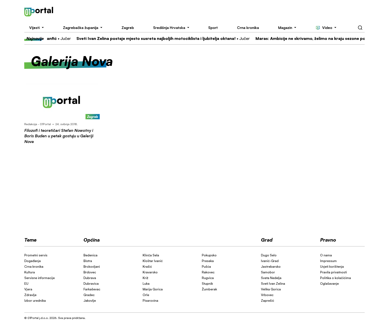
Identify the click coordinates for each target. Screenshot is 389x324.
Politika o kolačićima (335, 278)
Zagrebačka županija (80, 27)
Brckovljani (91, 266)
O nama (326, 255)
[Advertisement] (216, 11)
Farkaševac (91, 289)
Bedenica (90, 255)
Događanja (32, 261)
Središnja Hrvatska (169, 27)
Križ (145, 278)
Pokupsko (209, 255)
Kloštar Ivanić (153, 261)
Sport (213, 27)
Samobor (268, 272)
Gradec (89, 295)
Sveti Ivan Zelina (273, 283)
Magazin (285, 27)
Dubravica (91, 283)
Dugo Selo (269, 255)
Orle (146, 295)
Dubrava (89, 278)
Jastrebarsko (271, 266)
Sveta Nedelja (271, 278)
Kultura (29, 272)
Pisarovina (150, 300)
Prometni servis (35, 255)
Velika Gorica (271, 289)
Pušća (206, 266)
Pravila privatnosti (333, 272)
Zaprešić (267, 300)
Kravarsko (150, 272)
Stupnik (207, 283)
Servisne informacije (39, 278)
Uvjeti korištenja (332, 266)
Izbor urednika (35, 300)
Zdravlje (30, 295)
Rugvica (208, 278)
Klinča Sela (151, 255)
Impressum (328, 261)
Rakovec (208, 272)
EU (26, 283)
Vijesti (34, 27)
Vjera (28, 289)
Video (327, 27)
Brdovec (89, 272)
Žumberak (209, 289)
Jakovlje (89, 300)
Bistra (87, 261)
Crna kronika (248, 27)
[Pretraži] (360, 27)
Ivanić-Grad (270, 261)
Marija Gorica (153, 289)
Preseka (208, 261)
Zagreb (128, 27)
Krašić (147, 266)
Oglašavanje (329, 283)
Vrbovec (267, 295)
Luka (146, 283)
